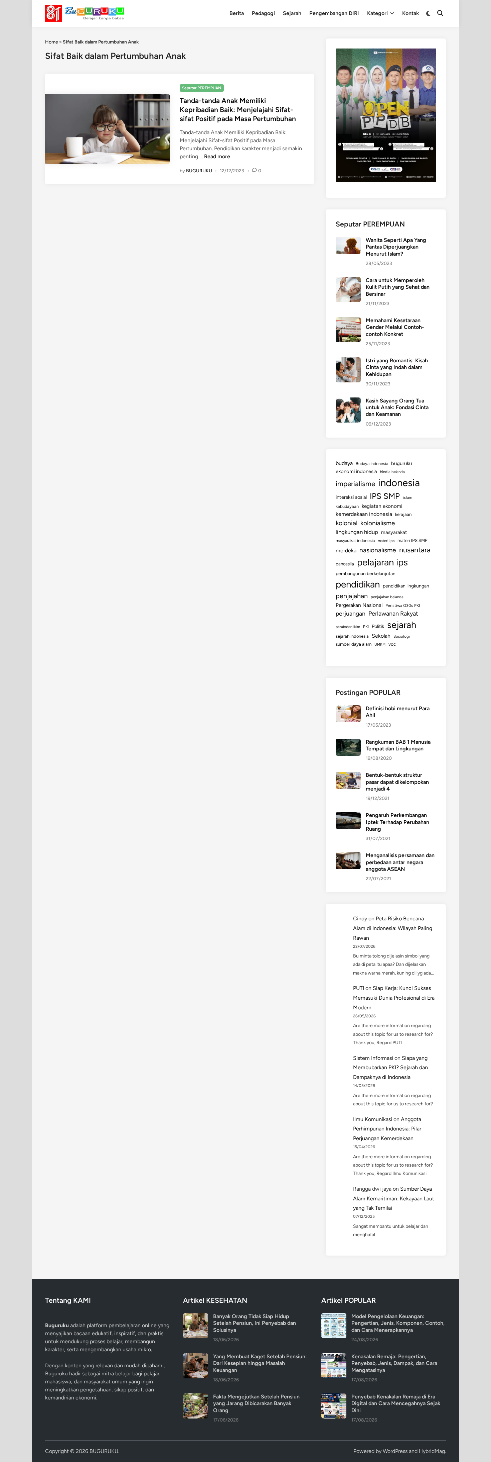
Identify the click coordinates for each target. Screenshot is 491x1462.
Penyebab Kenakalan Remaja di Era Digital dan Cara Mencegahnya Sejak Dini (395, 1403)
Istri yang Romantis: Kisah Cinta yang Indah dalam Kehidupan (397, 367)
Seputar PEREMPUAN (201, 88)
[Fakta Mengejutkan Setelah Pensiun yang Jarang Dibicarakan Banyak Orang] (195, 1397)
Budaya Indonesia (372, 463)
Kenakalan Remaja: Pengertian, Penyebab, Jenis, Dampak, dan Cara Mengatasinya (394, 1363)
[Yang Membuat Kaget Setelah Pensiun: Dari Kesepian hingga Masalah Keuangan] (195, 1357)
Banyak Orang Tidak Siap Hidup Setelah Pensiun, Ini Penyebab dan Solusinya (254, 1323)
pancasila (345, 563)
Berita (236, 13)
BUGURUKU (199, 171)
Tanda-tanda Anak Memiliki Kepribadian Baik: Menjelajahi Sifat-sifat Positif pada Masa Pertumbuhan (238, 109)
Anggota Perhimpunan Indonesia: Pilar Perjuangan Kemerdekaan (387, 1129)
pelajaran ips (382, 562)
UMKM (379, 644)
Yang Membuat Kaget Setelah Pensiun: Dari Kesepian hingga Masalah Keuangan (260, 1363)
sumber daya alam (353, 644)
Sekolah (381, 636)
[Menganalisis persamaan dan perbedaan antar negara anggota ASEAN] (348, 856)
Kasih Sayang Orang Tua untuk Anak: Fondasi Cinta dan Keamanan (397, 407)
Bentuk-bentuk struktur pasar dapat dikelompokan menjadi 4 (397, 782)
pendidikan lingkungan (406, 586)
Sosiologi (401, 636)
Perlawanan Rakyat (393, 613)
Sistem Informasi (373, 1058)
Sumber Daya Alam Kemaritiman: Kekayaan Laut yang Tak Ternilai (393, 1198)
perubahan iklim (348, 627)
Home (51, 42)
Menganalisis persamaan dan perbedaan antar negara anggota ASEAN (400, 862)
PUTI (358, 988)
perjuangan (350, 613)
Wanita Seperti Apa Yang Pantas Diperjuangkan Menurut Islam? (396, 247)
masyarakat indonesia (355, 540)
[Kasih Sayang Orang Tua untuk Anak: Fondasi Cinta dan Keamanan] (348, 401)
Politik (378, 626)
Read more (217, 156)
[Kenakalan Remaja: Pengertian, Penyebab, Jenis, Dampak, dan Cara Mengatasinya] (333, 1357)
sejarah (401, 624)
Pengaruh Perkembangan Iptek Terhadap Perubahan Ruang (397, 822)
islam (407, 497)
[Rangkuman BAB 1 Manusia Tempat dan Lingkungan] (348, 742)
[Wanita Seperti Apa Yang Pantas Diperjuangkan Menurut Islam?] (348, 241)
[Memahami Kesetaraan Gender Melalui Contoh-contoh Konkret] (348, 321)
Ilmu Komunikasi (372, 1119)
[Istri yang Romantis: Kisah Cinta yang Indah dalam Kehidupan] (348, 361)
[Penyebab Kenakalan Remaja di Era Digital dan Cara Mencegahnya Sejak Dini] (333, 1397)
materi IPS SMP (412, 540)
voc (392, 644)
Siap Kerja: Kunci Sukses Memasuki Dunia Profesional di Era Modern (394, 998)
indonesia (399, 482)
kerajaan (403, 514)
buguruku (401, 463)
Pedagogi (263, 13)
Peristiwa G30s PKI (402, 605)
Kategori (377, 13)
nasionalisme (377, 550)
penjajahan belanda (387, 597)
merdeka (346, 550)
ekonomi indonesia (356, 471)
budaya (344, 463)
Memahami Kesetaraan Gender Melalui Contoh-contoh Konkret (395, 327)
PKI (366, 626)
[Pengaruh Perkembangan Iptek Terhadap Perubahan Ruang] (348, 816)
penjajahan (352, 596)
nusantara (415, 549)
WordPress (395, 1451)
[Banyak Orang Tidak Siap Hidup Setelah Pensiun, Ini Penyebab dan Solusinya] (195, 1317)
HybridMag (432, 1451)
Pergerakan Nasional (359, 605)
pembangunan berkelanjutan (365, 573)
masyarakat (394, 532)
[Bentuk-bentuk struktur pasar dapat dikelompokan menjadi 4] (348, 775)
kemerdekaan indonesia (364, 514)
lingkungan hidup (357, 532)
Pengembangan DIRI (334, 13)
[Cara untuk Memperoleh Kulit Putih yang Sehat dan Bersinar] (348, 281)
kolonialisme (377, 523)
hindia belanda (392, 471)
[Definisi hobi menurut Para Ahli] (348, 709)
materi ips (386, 540)
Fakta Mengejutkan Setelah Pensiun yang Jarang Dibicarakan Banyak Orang (256, 1403)
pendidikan (358, 584)
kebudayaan (347, 506)
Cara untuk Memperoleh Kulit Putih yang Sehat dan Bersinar (398, 287)
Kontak (410, 13)
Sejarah (292, 13)
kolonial (346, 523)
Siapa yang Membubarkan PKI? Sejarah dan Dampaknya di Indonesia (390, 1068)
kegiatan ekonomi (382, 506)
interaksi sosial (351, 497)
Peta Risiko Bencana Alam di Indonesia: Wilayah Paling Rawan (392, 928)
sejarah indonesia (352, 636)
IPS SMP (385, 496)
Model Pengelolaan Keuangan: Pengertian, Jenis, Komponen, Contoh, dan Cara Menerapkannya (398, 1323)
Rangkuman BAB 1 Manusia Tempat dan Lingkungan (398, 745)
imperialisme (355, 483)
